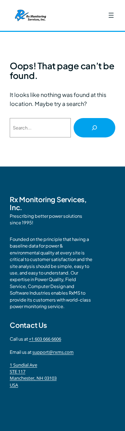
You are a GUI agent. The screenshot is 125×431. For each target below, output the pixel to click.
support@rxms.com (53, 352)
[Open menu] (111, 15)
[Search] (94, 127)
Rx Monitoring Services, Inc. (48, 203)
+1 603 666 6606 (45, 339)
